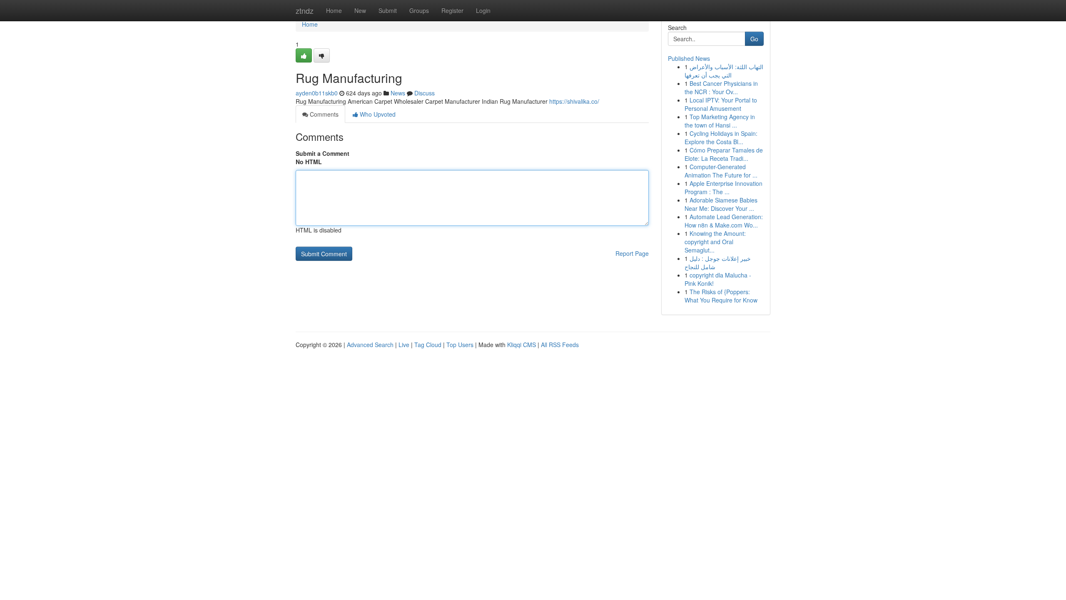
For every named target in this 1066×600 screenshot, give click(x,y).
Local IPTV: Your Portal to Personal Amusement (721, 104)
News (398, 93)
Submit (388, 10)
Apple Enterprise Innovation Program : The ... (723, 187)
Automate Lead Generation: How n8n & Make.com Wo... (724, 220)
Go (754, 39)
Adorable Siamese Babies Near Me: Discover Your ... (721, 204)
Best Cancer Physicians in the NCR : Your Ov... (721, 87)
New (360, 10)
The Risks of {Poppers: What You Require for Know (721, 296)
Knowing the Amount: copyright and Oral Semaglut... (715, 241)
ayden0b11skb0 (317, 93)
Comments (323, 114)
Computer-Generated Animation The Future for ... (721, 170)
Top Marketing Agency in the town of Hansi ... (720, 120)
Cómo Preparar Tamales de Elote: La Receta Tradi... (724, 154)
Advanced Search (370, 344)
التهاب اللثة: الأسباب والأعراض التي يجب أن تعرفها (724, 70)
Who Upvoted (377, 114)
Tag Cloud (427, 344)
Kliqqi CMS (521, 344)
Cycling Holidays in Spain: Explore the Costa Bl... (721, 137)
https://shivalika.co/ (574, 101)
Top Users (459, 344)
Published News (689, 58)
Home (334, 10)
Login (483, 10)
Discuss (424, 93)
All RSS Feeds (560, 344)
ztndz (305, 10)
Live (404, 344)
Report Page (632, 253)
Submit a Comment (322, 153)
